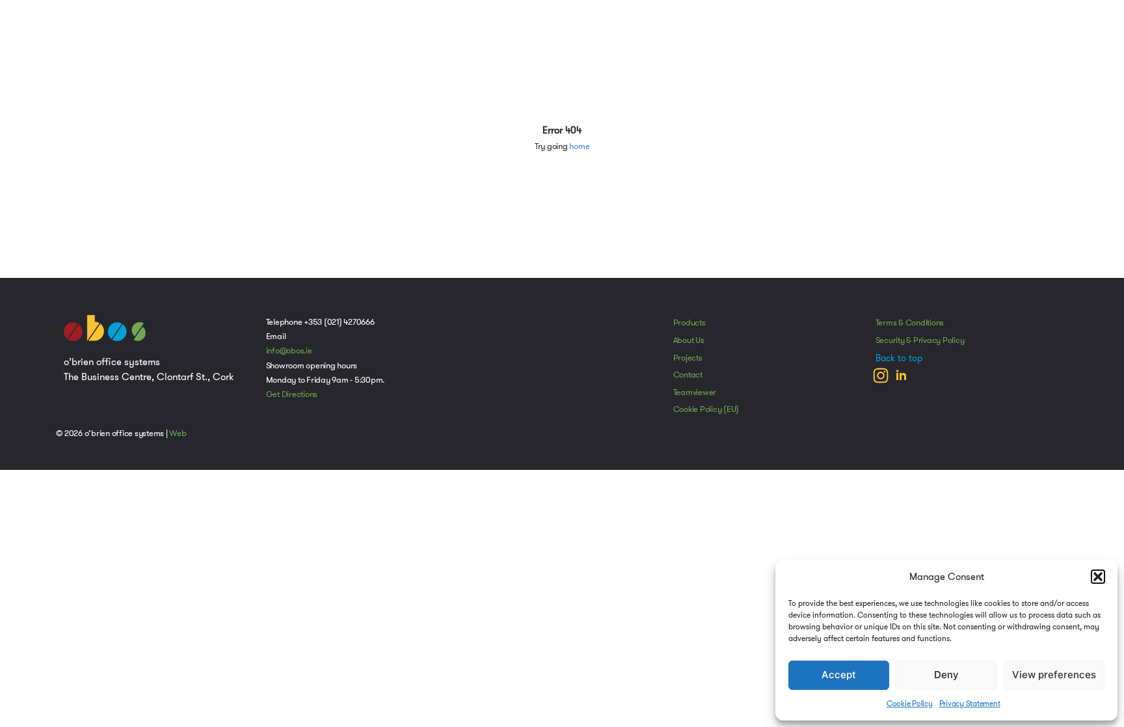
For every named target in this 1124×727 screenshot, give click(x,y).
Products (689, 323)
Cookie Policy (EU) (706, 409)
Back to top (899, 358)
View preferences (1054, 674)
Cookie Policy (910, 703)
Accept (839, 674)
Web (177, 433)
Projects (687, 358)
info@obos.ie (289, 351)
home (579, 146)
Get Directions (292, 394)
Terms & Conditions (910, 323)
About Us (688, 340)
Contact (687, 375)
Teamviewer (695, 392)
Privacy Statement (969, 703)
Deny (946, 674)
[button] (1097, 576)
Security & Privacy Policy (920, 340)
